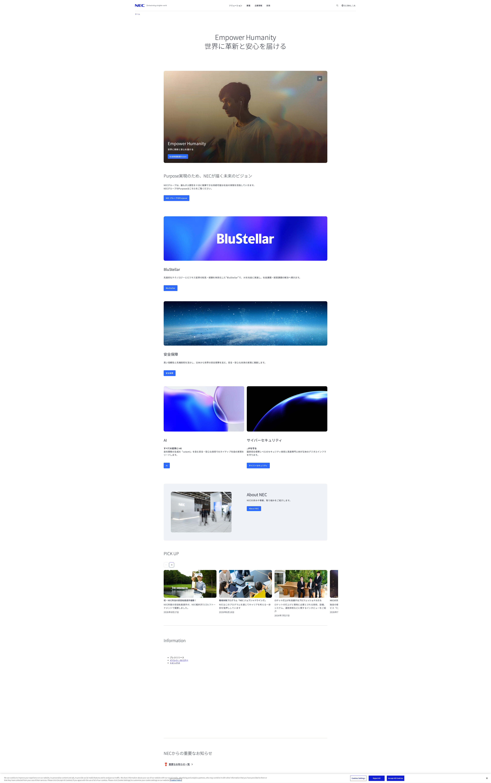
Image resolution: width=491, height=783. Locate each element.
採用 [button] (268, 5)
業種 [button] (248, 5)
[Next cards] (171, 564)
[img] (245, 117)
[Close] (487, 778)
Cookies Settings (358, 778)
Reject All (376, 778)
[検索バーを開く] (337, 5)
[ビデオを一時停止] (319, 78)
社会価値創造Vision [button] (177, 156)
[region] (245, 117)
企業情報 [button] (258, 5)
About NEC (254, 508)
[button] (348, 5)
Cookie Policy (175, 780)
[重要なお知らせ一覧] (183, 764)
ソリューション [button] (235, 5)
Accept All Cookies (395, 778)
